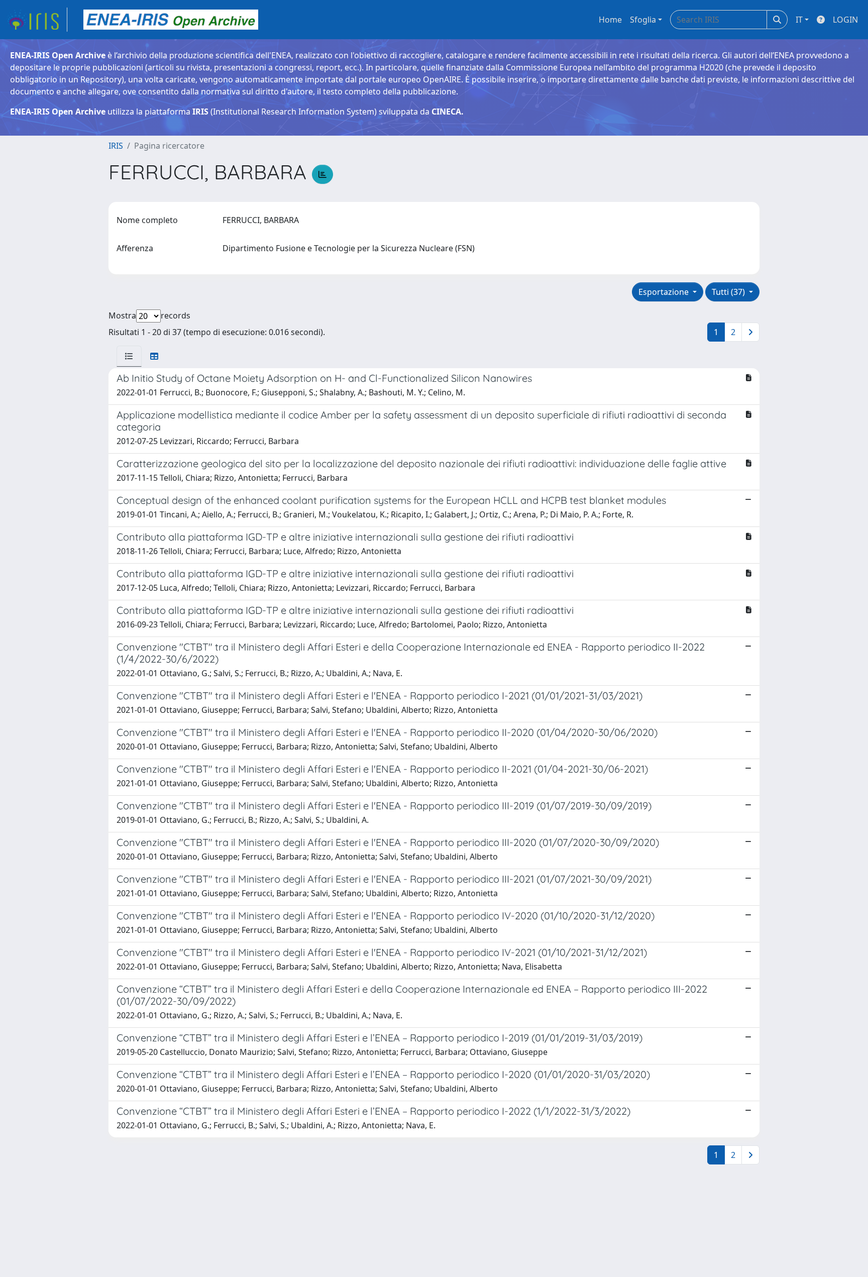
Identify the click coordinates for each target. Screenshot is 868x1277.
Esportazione (664, 291)
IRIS (115, 145)
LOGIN (845, 19)
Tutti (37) (729, 291)
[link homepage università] (170, 20)
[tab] (129, 356)
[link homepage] (36, 20)
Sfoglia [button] (643, 19)
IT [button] (799, 19)
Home (610, 19)
